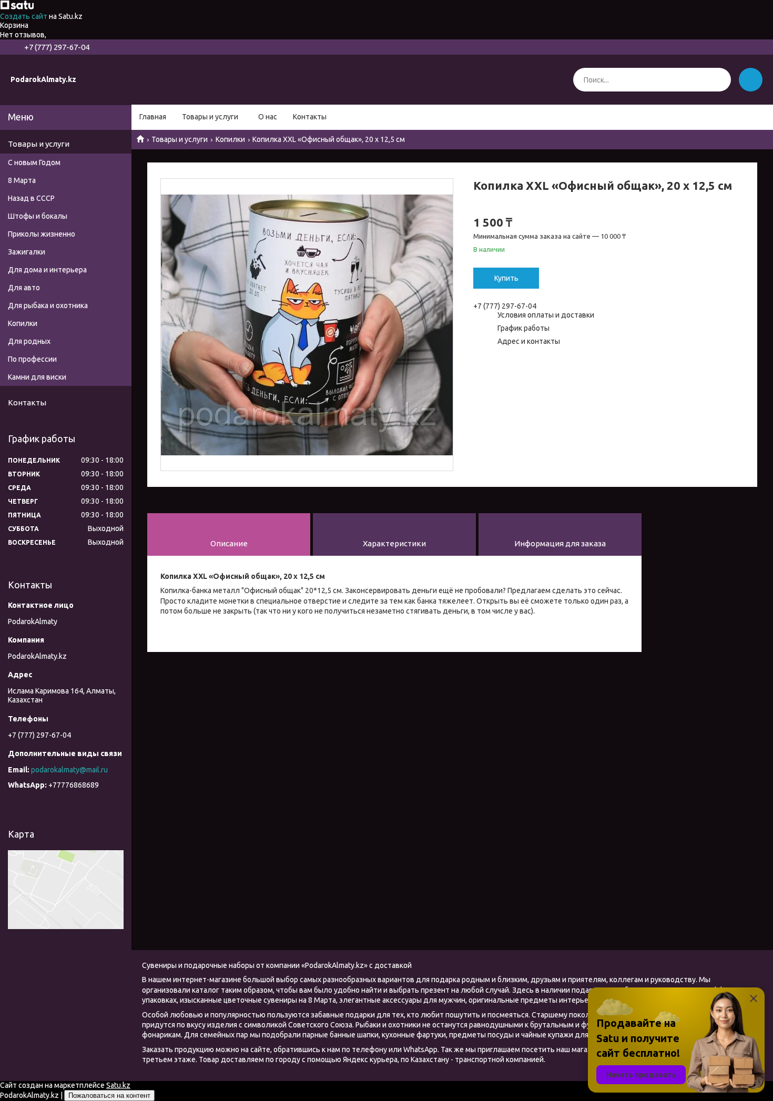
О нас (267, 117)
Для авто (24, 287)
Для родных (29, 341)
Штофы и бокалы (37, 216)
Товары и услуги (210, 117)
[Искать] (719, 79)
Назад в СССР (31, 198)
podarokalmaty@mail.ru (69, 770)
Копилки (230, 139)
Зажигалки (26, 252)
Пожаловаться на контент (109, 1095)
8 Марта (22, 180)
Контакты (310, 117)
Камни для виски (37, 377)
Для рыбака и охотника (48, 305)
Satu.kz (118, 1085)
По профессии (32, 359)
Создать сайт (24, 16)
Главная (152, 117)
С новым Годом (34, 162)
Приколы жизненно (41, 234)
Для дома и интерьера (47, 270)
